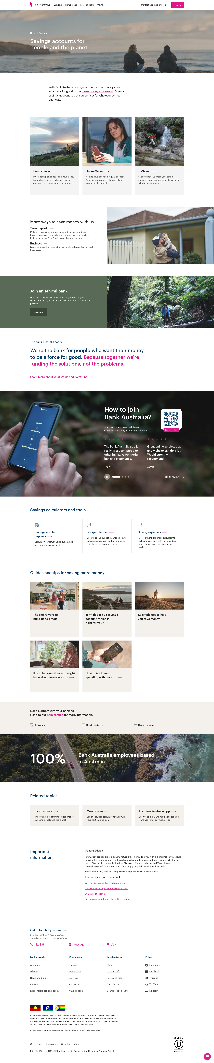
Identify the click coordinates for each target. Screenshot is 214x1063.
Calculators (113, 984)
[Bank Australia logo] (40, 5)
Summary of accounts (96, 893)
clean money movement (97, 91)
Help (109, 965)
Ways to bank (76, 990)
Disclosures (52, 1044)
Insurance (74, 984)
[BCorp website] (179, 1045)
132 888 (39, 944)
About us (35, 965)
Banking (73, 965)
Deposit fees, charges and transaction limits (106, 888)
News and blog (38, 977)
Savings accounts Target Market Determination (108, 899)
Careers (34, 984)
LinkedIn (153, 990)
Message (78, 944)
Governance (36, 1044)
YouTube (153, 984)
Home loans (75, 971)
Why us (34, 971)
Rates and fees (114, 977)
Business (73, 977)
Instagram (154, 965)
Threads (154, 977)
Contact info (113, 971)
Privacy (77, 1044)
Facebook (154, 971)
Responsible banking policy (44, 990)
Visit (113, 944)
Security (65, 1044)
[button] (73, 758)
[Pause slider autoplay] (107, 477)
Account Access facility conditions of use (105, 883)
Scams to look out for (118, 990)
